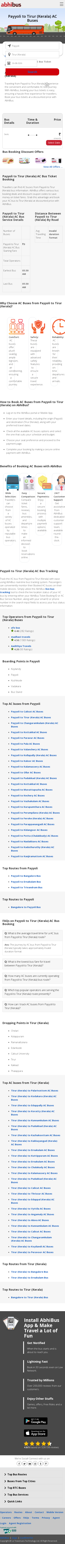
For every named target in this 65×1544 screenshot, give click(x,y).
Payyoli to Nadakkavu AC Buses (29, 841)
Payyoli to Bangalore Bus (26, 875)
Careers (6, 1517)
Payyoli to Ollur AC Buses (26, 772)
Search (32, 72)
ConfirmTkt (26, 1537)
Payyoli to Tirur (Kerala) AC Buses (31, 717)
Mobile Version (55, 1512)
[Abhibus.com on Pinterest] (46, 1463)
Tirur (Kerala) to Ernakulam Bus (29, 1277)
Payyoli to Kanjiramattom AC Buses (32, 856)
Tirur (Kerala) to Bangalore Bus (29, 1271)
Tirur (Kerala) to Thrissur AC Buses (31, 1193)
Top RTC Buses (16, 1488)
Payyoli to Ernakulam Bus (26, 881)
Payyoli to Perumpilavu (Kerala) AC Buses (35, 812)
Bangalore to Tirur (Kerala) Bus (29, 1297)
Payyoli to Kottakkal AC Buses (29, 732)
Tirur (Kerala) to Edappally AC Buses (32, 1105)
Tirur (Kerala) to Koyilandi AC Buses (32, 1246)
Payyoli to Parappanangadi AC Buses (32, 824)
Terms (36, 1517)
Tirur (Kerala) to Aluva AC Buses (30, 1220)
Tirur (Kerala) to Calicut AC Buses (31, 1187)
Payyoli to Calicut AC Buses (27, 711)
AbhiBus (4, 1537)
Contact (39, 1512)
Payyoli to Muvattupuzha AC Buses (32, 789)
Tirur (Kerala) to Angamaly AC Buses (32, 1214)
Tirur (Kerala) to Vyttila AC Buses (31, 1208)
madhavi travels (20, 636)
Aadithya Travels (21, 646)
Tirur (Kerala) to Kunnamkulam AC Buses (35, 1120)
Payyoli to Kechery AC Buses (28, 795)
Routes (18, 1512)
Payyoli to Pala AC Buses (25, 743)
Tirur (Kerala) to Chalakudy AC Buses (33, 1167)
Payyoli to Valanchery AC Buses (29, 749)
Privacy (46, 1517)
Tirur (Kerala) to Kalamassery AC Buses (34, 1173)
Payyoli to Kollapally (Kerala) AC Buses (34, 755)
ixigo (14, 1537)
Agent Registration (20, 1523)
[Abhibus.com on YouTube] (29, 1463)
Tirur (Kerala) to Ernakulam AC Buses (33, 1150)
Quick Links (14, 1501)
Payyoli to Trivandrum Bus (26, 887)
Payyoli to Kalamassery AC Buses (30, 766)
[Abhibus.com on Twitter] (24, 1463)
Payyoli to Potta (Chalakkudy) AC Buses (34, 835)
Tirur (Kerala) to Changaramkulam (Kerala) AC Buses (31, 1239)
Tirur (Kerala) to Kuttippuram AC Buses (34, 1155)
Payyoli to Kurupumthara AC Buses (31, 806)
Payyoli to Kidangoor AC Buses (29, 829)
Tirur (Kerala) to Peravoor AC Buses (32, 1252)
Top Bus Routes (17, 1474)
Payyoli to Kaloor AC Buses (27, 760)
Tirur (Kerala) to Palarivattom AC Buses (34, 1090)
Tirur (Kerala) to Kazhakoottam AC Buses (35, 1135)
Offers (17, 1517)
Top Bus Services (17, 1494)
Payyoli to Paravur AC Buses (27, 737)
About (28, 1512)
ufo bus (15, 627)
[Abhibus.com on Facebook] (19, 1463)
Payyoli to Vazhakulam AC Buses (30, 801)
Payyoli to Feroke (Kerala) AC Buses (32, 818)
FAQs (26, 1517)
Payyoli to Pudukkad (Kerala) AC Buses (34, 778)
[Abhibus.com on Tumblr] (40, 1463)
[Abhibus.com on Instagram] (35, 1463)
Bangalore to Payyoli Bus (26, 907)
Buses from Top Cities (21, 1481)
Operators (6, 1512)
